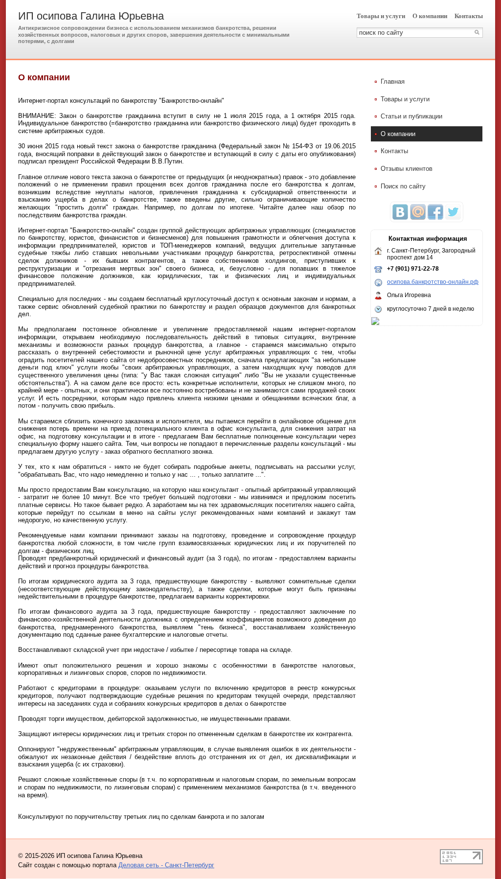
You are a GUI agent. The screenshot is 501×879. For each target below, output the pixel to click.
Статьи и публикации (411, 116)
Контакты (469, 16)
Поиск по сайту (403, 186)
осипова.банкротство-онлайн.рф (432, 281)
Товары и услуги (381, 16)
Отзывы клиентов (407, 168)
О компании (429, 16)
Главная (393, 81)
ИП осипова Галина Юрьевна (91, 16)
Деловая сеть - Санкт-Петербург (166, 865)
